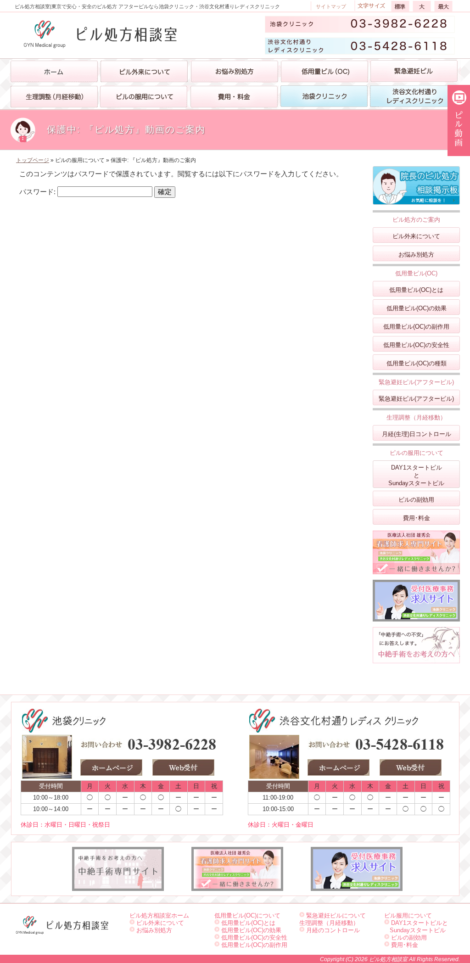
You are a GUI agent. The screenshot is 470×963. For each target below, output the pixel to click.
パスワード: (38, 192)
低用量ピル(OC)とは (416, 289)
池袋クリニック (324, 101)
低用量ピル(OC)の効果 (416, 308)
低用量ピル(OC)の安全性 (416, 345)
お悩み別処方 (235, 76)
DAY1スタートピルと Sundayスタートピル (416, 926)
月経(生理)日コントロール (416, 434)
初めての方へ (145, 76)
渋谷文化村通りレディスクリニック (414, 101)
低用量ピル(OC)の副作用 (416, 326)
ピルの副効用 (416, 499)
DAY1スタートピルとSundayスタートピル (416, 475)
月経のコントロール (333, 930)
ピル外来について (416, 236)
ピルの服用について (144, 101)
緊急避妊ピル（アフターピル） (415, 76)
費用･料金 (416, 518)
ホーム (54, 71)
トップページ (32, 160)
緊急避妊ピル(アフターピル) (416, 398)
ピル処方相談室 (389, 959)
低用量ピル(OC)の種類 (416, 363)
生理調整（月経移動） (54, 101)
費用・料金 (234, 101)
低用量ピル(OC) (324, 76)
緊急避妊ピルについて (336, 915)
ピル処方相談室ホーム (159, 915)
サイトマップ (331, 6)
